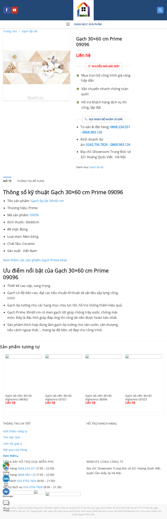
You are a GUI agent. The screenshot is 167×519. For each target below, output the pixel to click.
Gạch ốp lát (29, 31)
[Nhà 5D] (83, 10)
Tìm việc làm (11, 437)
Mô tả (7, 181)
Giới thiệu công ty (15, 431)
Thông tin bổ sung (30, 181)
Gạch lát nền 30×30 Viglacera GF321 (58, 397)
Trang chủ (10, 31)
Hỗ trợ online (6, 509)
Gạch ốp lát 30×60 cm (47, 201)
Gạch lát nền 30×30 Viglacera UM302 (18, 397)
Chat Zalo (6, 483)
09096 (34, 215)
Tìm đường (6, 471)
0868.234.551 (27, 468)
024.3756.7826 (26, 481)
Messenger (6, 496)
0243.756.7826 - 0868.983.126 (108, 144)
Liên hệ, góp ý (12, 443)
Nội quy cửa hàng (15, 450)
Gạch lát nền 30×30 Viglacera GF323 (138, 397)
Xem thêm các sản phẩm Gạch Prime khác (35, 260)
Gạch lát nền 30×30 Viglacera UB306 (98, 397)
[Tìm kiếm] (160, 10)
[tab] (7, 181)
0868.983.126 (27, 475)
